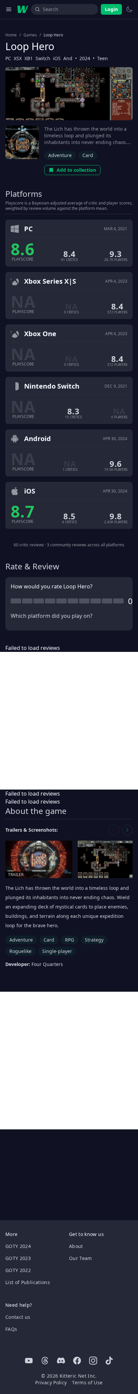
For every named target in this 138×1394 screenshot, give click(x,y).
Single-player (57, 951)
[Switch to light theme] (129, 9)
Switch (43, 58)
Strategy (94, 940)
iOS (57, 58)
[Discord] (61, 1361)
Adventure (60, 155)
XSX (18, 58)
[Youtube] (29, 1361)
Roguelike (20, 951)
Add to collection (76, 170)
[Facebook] (77, 1361)
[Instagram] (93, 1361)
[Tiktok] (109, 1361)
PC (8, 58)
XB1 (28, 58)
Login (111, 9)
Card (87, 155)
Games (30, 35)
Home (11, 35)
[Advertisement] (69, 721)
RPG (69, 940)
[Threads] (45, 1361)
